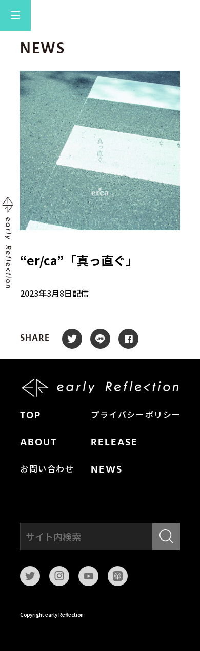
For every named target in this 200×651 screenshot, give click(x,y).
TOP (30, 416)
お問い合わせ (47, 470)
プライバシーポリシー (136, 415)
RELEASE (114, 443)
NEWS (107, 470)
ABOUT (38, 443)
